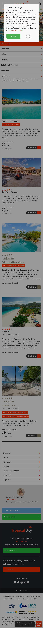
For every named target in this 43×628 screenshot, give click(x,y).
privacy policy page (16, 30)
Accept (13, 36)
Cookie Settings (28, 36)
